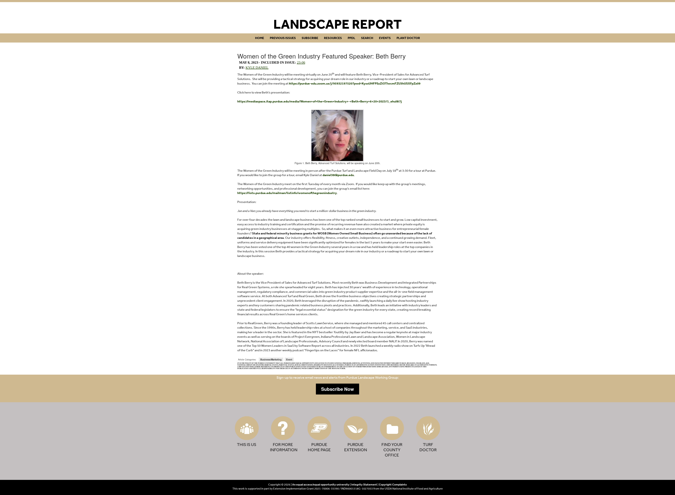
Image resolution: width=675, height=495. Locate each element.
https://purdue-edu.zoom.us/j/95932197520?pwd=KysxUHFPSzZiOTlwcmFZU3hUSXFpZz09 (354, 83)
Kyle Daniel (257, 67)
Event (289, 359)
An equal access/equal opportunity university (320, 484)
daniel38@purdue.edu (338, 175)
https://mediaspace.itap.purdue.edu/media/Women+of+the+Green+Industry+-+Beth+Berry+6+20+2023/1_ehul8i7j (319, 101)
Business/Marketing (271, 359)
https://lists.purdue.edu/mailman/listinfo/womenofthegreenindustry (287, 193)
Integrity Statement (364, 484)
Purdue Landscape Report (338, 10)
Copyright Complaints (393, 484)
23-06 (301, 62)
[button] (337, 389)
